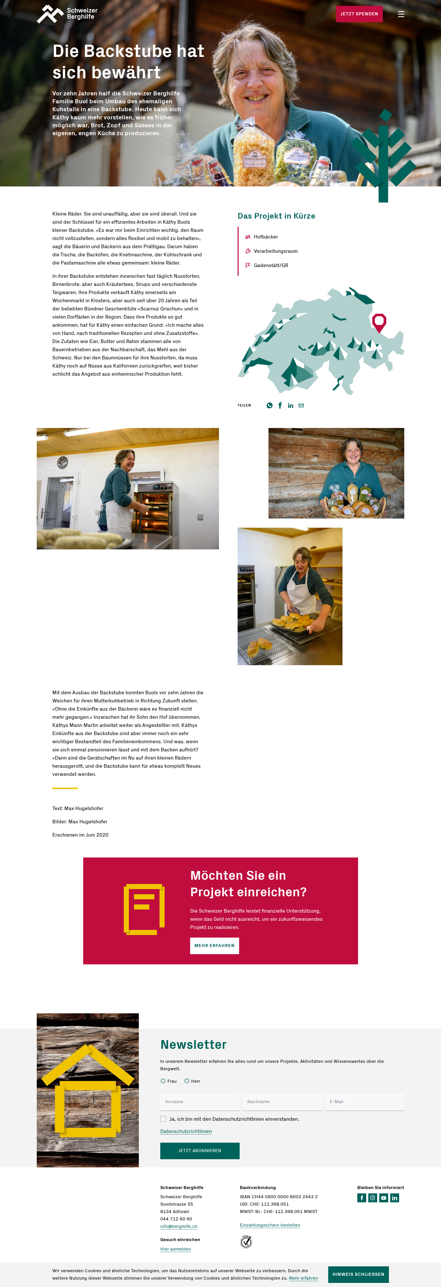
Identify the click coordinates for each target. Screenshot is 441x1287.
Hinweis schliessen (359, 1274)
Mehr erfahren (214, 945)
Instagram (372, 1197)
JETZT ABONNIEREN (199, 1151)
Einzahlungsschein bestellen (270, 1225)
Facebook (361, 1197)
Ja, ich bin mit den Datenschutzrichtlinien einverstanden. (234, 1119)
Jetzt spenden (359, 14)
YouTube (383, 1197)
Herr (195, 1081)
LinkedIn (394, 1197)
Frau (172, 1081)
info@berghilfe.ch (178, 1226)
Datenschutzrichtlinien (186, 1131)
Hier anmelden (175, 1249)
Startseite (97, 14)
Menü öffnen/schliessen (401, 14)
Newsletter (193, 1045)
